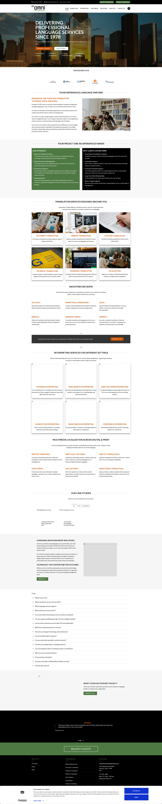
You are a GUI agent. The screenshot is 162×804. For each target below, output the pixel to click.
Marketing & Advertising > (77, 302)
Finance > (103, 317)
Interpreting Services (71, 764)
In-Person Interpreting (47, 387)
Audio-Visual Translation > (111, 469)
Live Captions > (72, 469)
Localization (115, 271)
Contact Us (121, 8)
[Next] (156, 726)
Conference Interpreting (115, 424)
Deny (136, 797)
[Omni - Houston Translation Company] (40, 8)
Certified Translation (114, 236)
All (74, 506)
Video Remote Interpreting (80, 387)
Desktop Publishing (71, 783)
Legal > (102, 302)
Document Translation (71, 767)
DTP (79, 506)
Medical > (36, 317)
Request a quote (81, 749)
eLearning (86, 506)
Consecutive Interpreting (47, 424)
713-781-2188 (103, 774)
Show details (37, 800)
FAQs (33, 766)
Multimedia (94, 8)
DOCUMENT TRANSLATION (47, 236)
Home (67, 8)
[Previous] (5, 726)
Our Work (35, 763)
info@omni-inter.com (105, 778)
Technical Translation (47, 271)
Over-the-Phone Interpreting (114, 387)
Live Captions (69, 777)
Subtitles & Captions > (75, 454)
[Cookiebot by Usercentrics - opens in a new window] (22, 800)
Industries (103, 8)
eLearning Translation (81, 271)
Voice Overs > (38, 469)
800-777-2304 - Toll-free (106, 776)
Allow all (136, 790)
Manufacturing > (73, 317)
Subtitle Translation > (109, 454)
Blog (33, 769)
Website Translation (81, 236)
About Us (112, 8)
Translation (74, 8)
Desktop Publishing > (41, 454)
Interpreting (84, 8)
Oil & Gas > (36, 302)
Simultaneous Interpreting (81, 424)
